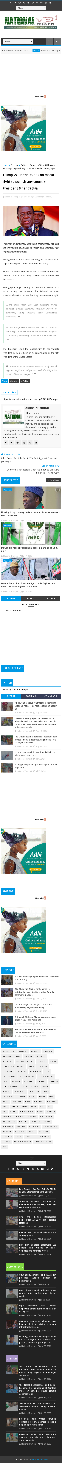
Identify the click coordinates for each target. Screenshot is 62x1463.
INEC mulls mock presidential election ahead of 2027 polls (29, 549)
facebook (50, 598)
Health (45, 1086)
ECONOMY (7, 1071)
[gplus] (19, 2)
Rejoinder (34, 1127)
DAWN (31, 1066)
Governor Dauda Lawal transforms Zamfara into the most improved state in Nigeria (37, 1437)
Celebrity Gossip (25, 1061)
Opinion (7, 1117)
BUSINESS (7, 1061)
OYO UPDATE (46, 1117)
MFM (51, 1096)
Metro (24, 50)
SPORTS (29, 1137)
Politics (24, 165)
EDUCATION (35, 1071)
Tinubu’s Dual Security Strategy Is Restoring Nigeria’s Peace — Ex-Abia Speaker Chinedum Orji (36, 706)
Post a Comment (13, 610)
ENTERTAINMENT (45, 1076)
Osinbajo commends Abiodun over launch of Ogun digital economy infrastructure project (37, 1324)
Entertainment (26, 1076)
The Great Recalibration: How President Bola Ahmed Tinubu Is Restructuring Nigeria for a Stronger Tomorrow (36, 740)
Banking (35, 1051)
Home (5, 165)
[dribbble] (32, 2)
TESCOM (6, 1142)
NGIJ (42, 1106)
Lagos (46, 1091)
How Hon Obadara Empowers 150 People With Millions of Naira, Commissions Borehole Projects (37, 1248)
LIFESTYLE (20, 1096)
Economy (42, 1066)
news (24, 1106)
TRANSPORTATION (43, 1142)
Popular (31, 696)
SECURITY (7, 1137)
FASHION (16, 1081)
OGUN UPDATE (27, 1112)
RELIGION (19, 1132)
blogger (11, 598)
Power (47, 1122)
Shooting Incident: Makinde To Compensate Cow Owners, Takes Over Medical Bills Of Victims (37, 1204)
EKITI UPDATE (9, 1076)
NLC (50, 1106)
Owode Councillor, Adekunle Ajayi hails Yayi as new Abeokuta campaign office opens (28, 585)
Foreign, (40, 196)
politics (23, 1122)
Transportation (22, 1142)
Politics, (48, 196)
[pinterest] (24, 2)
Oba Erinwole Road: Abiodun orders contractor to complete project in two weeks (37, 1293)
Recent (11, 696)
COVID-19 (42, 1061)
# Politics (25, 381)
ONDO (40, 1112)
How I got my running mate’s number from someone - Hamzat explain (30, 514)
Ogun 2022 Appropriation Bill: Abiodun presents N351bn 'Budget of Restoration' (37, 1278)
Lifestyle (7, 1096)
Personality (9, 1122)
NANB (28, 1101)
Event (6, 1081)
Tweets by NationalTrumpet (15, 689)
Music (6, 1101)
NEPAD (15, 1106)
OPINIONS (32, 1117)
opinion (51, 1112)
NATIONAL (51, 1101)
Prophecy (8, 1127)
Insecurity (20, 1091)
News (8, 525)
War (5, 1147)
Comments (50, 696)
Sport (18, 1137)
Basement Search (12, 1056)
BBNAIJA (28, 1056)
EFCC (47, 1071)
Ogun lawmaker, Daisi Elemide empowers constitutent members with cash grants (37, 1309)
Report (31, 1132)
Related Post (11, 480)
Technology (43, 1137)
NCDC (5, 1106)
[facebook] (10, 2)
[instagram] (45, 2)
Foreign (14, 165)
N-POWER (17, 1101)
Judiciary (34, 1091)
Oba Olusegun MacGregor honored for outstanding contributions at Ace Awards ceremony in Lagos (34, 992)
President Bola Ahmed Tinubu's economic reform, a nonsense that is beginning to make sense (37, 1422)
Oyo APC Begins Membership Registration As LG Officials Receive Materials (37, 1220)
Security (43, 1132)
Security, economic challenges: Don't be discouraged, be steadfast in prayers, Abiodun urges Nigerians (37, 1340)
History (7, 1091)
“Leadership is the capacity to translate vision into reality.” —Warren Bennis (37, 1406)
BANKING (47, 1051)
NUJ (4, 1112)
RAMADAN (21, 1127)
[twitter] (15, 2)
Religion (7, 1132)
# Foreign (14, 381)
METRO (42, 1096)
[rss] (37, 2)
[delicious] (50, 2)
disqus (30, 598)
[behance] (41, 2)
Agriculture (9, 1051)
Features (29, 1081)
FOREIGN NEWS (10, 1086)
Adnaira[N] (39, 96)
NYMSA (13, 1112)
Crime (53, 1061)
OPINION (19, 1117)
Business (41, 1056)
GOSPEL (34, 1086)
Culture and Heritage (14, 1066)
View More (54, 480)
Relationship (50, 1127)
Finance (41, 1081)
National (38, 1101)
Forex (24, 1086)
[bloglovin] (28, 2)
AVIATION (23, 1051)
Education (21, 1071)
